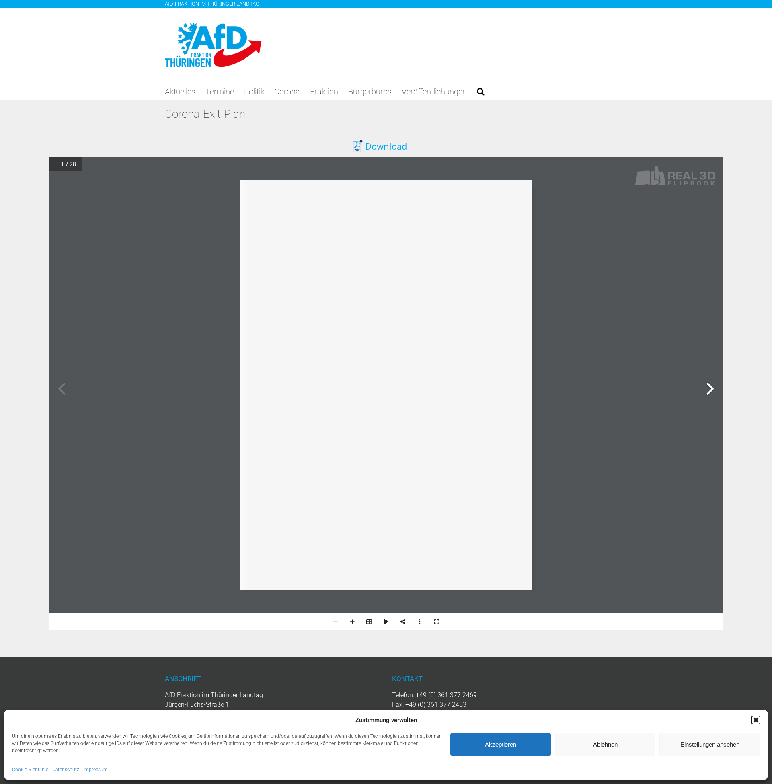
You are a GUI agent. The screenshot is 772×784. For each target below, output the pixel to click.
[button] (756, 720)
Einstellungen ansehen (709, 744)
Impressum (95, 769)
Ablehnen (605, 744)
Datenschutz (65, 769)
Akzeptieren (500, 744)
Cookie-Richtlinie (30, 769)
